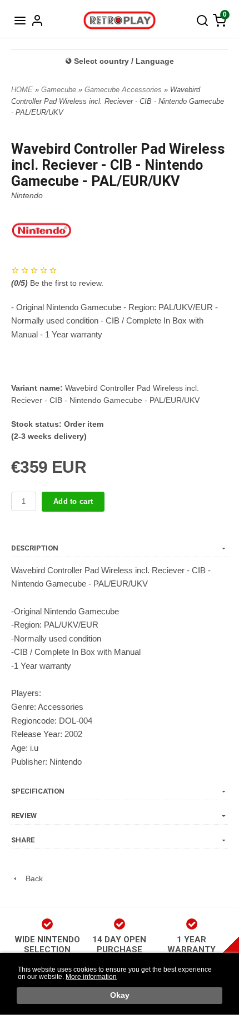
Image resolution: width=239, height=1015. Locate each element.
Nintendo (27, 195)
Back (31, 878)
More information (91, 977)
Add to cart (73, 501)
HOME (22, 89)
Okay (120, 995)
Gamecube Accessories (124, 89)
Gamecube (59, 89)
